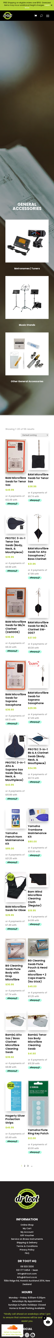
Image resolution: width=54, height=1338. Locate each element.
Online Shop (27, 1224)
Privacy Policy (27, 1249)
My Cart (27, 1228)
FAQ (27, 1253)
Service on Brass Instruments (27, 1239)
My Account (27, 1232)
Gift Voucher (27, 1235)
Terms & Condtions (27, 1246)
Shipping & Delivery (27, 1242)
